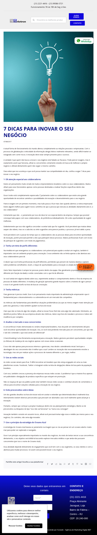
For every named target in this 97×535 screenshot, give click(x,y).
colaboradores (79, 184)
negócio (44, 160)
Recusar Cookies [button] (15, 526)
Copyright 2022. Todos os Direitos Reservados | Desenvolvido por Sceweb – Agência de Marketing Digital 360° (48, 530)
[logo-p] (18, 20)
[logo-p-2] (11, 497)
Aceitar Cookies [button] (33, 526)
